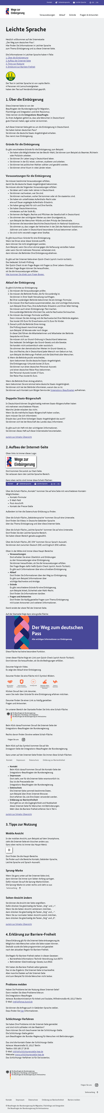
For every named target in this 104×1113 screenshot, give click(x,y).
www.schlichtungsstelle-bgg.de (29, 1055)
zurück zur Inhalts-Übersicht (19, 437)
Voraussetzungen (47, 15)
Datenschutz (33, 1100)
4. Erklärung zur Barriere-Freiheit (20, 67)
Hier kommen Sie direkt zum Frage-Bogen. (25, 274)
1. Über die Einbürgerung (17, 58)
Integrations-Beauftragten (62, 390)
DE (93, 2)
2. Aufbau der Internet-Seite (18, 61)
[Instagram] (96, 1085)
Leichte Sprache (81, 2)
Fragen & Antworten (89, 15)
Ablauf (62, 15)
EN (97, 2)
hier (22, 1011)
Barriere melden (74, 1100)
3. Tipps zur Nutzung (15, 64)
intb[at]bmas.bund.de (22, 1002)
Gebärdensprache (64, 2)
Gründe (72, 15)
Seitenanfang (90, 1092)
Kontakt (49, 2)
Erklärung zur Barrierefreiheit (53, 1100)
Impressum (20, 1100)
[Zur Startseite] (15, 11)
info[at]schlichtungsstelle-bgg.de (28, 1052)
